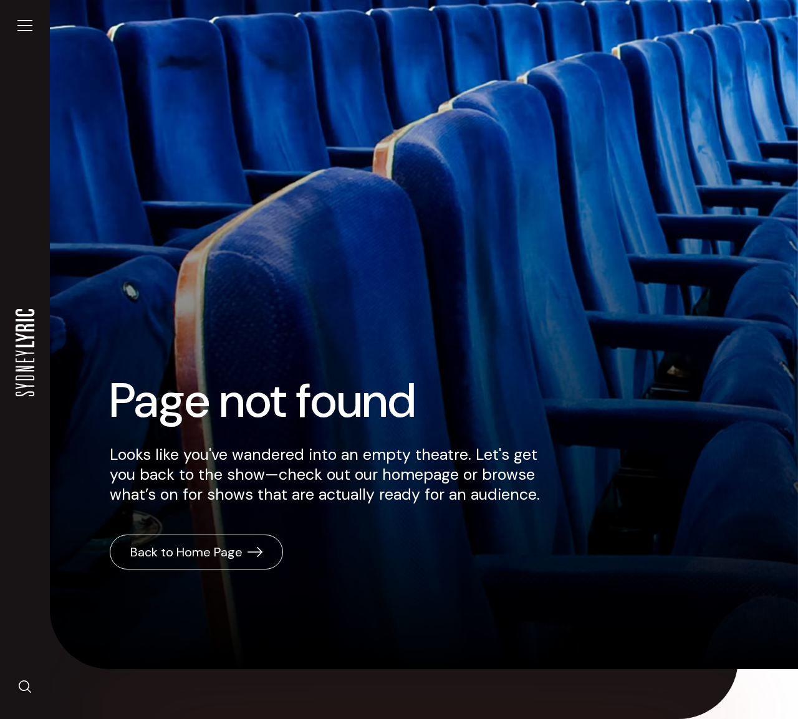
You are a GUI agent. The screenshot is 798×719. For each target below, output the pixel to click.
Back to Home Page (186, 552)
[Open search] (24, 686)
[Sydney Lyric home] (25, 352)
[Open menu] (24, 25)
